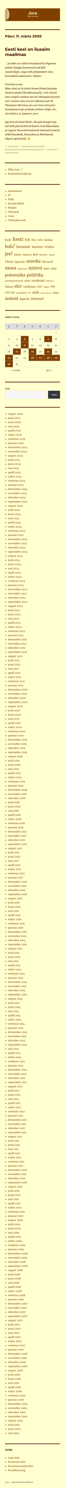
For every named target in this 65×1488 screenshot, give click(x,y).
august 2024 (15, 505)
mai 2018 (13, 810)
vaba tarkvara (46, 293)
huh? (10, 246)
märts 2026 (15, 434)
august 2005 (15, 1420)
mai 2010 (13, 1199)
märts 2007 (15, 1341)
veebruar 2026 (16, 438)
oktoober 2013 (16, 1040)
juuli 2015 (14, 952)
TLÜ (39, 286)
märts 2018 (14, 819)
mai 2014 (13, 1011)
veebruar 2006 (16, 1395)
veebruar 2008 (16, 1295)
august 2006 (15, 1370)
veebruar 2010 (16, 1211)
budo (8, 240)
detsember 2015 (17, 931)
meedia (33, 261)
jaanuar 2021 (15, 685)
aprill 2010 (14, 1203)
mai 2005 (13, 1433)
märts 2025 (15, 476)
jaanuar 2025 (16, 484)
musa (10, 268)
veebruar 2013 (16, 1061)
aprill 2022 (14, 622)
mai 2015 (13, 961)
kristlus (43, 254)
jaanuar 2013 (15, 1065)
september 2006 (18, 1366)
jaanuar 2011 (15, 1165)
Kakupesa (27, 254)
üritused (37, 299)
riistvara (50, 281)
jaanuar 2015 (15, 977)
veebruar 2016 (16, 923)
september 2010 (17, 1182)
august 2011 (15, 1136)
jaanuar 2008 (16, 1299)
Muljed (40, 146)
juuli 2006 (14, 1374)
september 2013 (17, 1044)
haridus (48, 239)
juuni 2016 (14, 906)
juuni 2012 (14, 1094)
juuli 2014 (14, 1002)
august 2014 (15, 998)
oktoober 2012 (16, 1078)
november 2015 (17, 936)
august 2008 (15, 1270)
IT (22, 146)
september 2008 (18, 1266)
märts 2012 (14, 1107)
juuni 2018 (14, 806)
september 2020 (18, 702)
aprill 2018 (14, 814)
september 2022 (18, 601)
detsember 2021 (17, 639)
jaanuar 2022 (16, 635)
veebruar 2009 (16, 1245)
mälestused (22, 269)
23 (9, 357)
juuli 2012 (14, 1090)
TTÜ (52, 286)
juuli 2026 (14, 418)
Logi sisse (14, 1457)
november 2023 (17, 543)
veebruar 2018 (16, 823)
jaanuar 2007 (16, 1349)
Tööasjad (13, 211)
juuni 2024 (14, 514)
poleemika (15, 275)
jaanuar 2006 (16, 1399)
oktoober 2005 (17, 1412)
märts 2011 (14, 1157)
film (33, 240)
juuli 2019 (14, 760)
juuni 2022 (14, 614)
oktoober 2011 (16, 1128)
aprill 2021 (14, 672)
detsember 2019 (17, 739)
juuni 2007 (14, 1328)
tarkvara (29, 286)
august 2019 (15, 756)
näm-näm (50, 268)
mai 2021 (13, 668)
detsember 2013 (17, 1032)
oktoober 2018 (16, 798)
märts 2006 (15, 1391)
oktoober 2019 (16, 748)
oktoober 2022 (17, 597)
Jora (7, 1482)
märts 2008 (15, 1291)
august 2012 (15, 1086)
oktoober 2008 (17, 1261)
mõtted (35, 268)
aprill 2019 (14, 773)
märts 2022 (15, 626)
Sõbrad (9, 286)
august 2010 (15, 1186)
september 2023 (17, 551)
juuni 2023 (14, 564)
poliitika (35, 275)
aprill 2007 (14, 1337)
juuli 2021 (14, 660)
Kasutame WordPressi (22, 1482)
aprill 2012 (14, 1103)
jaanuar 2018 (15, 827)
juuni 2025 (14, 463)
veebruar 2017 (16, 873)
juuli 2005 (14, 1424)
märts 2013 (14, 1057)
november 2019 (17, 743)
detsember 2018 (17, 789)
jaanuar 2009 (16, 1249)
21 (48, 351)
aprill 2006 (14, 1387)
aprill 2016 (14, 915)
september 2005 (18, 1416)
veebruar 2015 (16, 973)
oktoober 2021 (16, 647)
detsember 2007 (17, 1303)
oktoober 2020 (17, 697)
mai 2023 (13, 568)
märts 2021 (14, 677)
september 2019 (17, 752)
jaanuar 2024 (16, 534)
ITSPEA (49, 247)
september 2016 (17, 894)
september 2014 (17, 994)
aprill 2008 (14, 1286)
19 (32, 351)
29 (56, 357)
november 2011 (17, 1123)
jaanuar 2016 (15, 927)
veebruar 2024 (16, 530)
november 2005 (17, 1408)
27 (40, 357)
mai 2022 (13, 618)
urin (35, 292)
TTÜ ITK (10, 292)
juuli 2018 (14, 802)
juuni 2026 (14, 422)
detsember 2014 (17, 981)
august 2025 (15, 455)
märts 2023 (15, 576)
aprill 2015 (14, 965)
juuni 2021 (14, 664)
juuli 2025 (14, 459)
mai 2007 (13, 1332)
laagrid (52, 255)
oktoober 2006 (17, 1362)
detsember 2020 (18, 689)
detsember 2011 (17, 1119)
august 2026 (15, 413)
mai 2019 (13, 768)
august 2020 (15, 706)
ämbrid (8, 149)
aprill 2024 (14, 522)
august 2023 (15, 555)
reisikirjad (37, 280)
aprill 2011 (14, 1153)
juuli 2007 (14, 1324)
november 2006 (17, 1357)
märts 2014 (14, 1019)
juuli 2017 (13, 852)
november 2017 (17, 835)
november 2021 (17, 643)
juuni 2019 (14, 764)
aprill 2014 (14, 1015)
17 (17, 351)
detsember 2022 (18, 589)
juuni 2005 (14, 1428)
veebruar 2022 (16, 631)
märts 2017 (14, 869)
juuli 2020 (14, 710)
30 (8, 364)
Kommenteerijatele (19, 173)
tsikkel (46, 287)
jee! (9, 254)
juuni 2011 (14, 1144)
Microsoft (47, 261)
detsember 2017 (17, 831)
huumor (17, 149)
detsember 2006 (18, 1353)
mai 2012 (13, 1098)
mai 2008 (13, 1282)
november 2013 (17, 1036)
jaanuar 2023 (16, 585)
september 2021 (17, 651)
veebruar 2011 (16, 1161)
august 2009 (15, 1220)
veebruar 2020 (16, 731)
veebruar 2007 (16, 1345)
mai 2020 (13, 718)
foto (40, 240)
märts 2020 (15, 727)
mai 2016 (13, 910)
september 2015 (17, 944)
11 (25, 345)
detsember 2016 (17, 881)
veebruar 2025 (16, 480)
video (56, 292)
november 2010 (17, 1174)
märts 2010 (14, 1207)
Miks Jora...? (15, 169)
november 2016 (17, 885)
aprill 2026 (14, 430)
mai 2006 (13, 1382)
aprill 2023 (14, 572)
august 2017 (15, 848)
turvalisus (21, 293)
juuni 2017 (14, 856)
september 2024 (18, 501)
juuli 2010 (14, 1190)
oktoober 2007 (17, 1311)
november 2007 (17, 1307)
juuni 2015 (14, 956)
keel (32, 149)
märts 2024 (15, 526)
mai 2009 (13, 1232)
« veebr (15, 370)
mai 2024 (13, 518)
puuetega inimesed (14, 281)
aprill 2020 (14, 722)
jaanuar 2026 (16, 443)
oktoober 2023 (17, 547)
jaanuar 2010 (15, 1215)
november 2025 (17, 451)
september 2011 (17, 1132)
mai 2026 (13, 426)
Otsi (7, 388)
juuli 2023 (14, 560)
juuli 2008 (14, 1274)
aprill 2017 (14, 864)
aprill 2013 (14, 1052)
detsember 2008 (18, 1253)
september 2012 (17, 1082)
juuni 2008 (14, 1278)
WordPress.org (17, 1470)
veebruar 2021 (16, 681)
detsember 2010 (17, 1169)
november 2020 (17, 693)
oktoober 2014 (16, 990)
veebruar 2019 (16, 781)
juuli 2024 (14, 509)
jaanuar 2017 (15, 877)
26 (32, 357)
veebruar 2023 (16, 580)
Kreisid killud (29, 146)
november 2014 (17, 986)
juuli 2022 (14, 610)
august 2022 (15, 606)
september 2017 (17, 844)
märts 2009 (15, 1240)
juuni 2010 (14, 1195)
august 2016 (15, 898)
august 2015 (15, 948)
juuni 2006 (14, 1378)
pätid (37, 149)
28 (48, 357)
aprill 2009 (14, 1236)
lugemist (20, 261)
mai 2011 (13, 1149)
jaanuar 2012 (15, 1115)
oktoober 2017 (16, 839)
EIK (27, 240)
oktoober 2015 (16, 940)
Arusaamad (14, 190)
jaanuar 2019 (15, 785)
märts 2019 (14, 777)
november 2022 (17, 593)
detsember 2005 (18, 1403)
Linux (9, 261)
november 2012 (17, 1073)
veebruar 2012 (16, 1111)
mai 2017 (13, 860)
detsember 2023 (17, 539)
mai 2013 (13, 1048)
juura (17, 254)
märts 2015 (14, 969)
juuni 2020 (14, 714)
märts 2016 (14, 919)
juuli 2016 (14, 902)
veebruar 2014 (16, 1023)
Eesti (18, 239)
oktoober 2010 (16, 1178)
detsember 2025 (18, 447)
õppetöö (24, 299)
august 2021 (15, 656)
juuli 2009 (14, 1224)
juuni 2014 (14, 1007)
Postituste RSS (17, 1461)
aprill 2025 (14, 472)
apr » (49, 370)
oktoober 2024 (17, 497)
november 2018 (17, 793)
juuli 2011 (13, 1140)
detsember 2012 (17, 1069)
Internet (25, 149)
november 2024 (17, 493)
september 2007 (17, 1316)
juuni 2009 (14, 1228)
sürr (42, 149)
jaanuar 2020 (16, 735)
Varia (11, 216)
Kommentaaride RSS (20, 1466)
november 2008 (17, 1257)
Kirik (11, 199)
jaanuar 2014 (15, 1027)
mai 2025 (13, 468)
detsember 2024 (18, 489)
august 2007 (15, 1320)
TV (29, 293)
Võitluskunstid (17, 220)
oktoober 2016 (16, 890)
